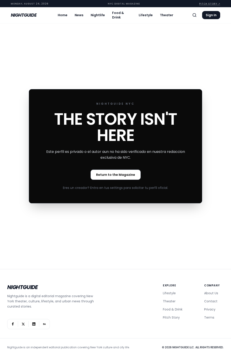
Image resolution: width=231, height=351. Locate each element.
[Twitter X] (23, 324)
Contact (210, 301)
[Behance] (44, 324)
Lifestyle (146, 15)
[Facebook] (12, 324)
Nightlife (98, 15)
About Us (211, 293)
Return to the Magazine (115, 174)
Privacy (209, 309)
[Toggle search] (194, 15)
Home (62, 15)
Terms (209, 317)
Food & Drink (118, 15)
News (79, 15)
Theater (166, 15)
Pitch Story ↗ (209, 3)
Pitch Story (171, 317)
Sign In (211, 15)
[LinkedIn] (34, 324)
